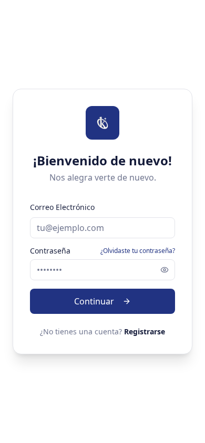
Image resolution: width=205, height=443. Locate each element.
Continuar (94, 301)
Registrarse (144, 331)
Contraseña (50, 251)
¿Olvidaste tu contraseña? (137, 251)
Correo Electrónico (62, 207)
